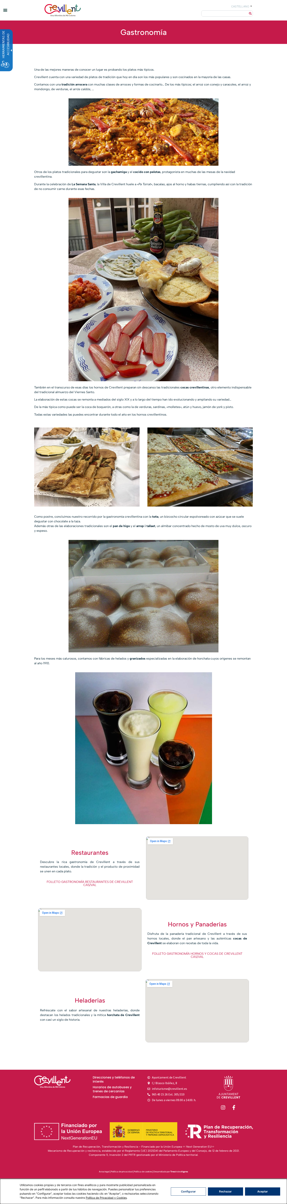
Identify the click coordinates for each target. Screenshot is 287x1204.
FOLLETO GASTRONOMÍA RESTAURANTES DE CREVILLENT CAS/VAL (90, 883)
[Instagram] (223, 1107)
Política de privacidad (122, 1171)
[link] (63, 10)
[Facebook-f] (234, 1107)
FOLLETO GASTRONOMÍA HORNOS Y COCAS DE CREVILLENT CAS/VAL (197, 955)
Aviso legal (104, 1171)
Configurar (188, 1191)
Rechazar (225, 1191)
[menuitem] (115, 1080)
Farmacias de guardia (110, 1097)
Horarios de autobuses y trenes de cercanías (112, 1089)
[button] (5, 10)
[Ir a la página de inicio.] (228, 1087)
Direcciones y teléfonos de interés (114, 1080)
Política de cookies (143, 1171)
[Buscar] (250, 13)
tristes (179, 1171)
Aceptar (262, 1191)
